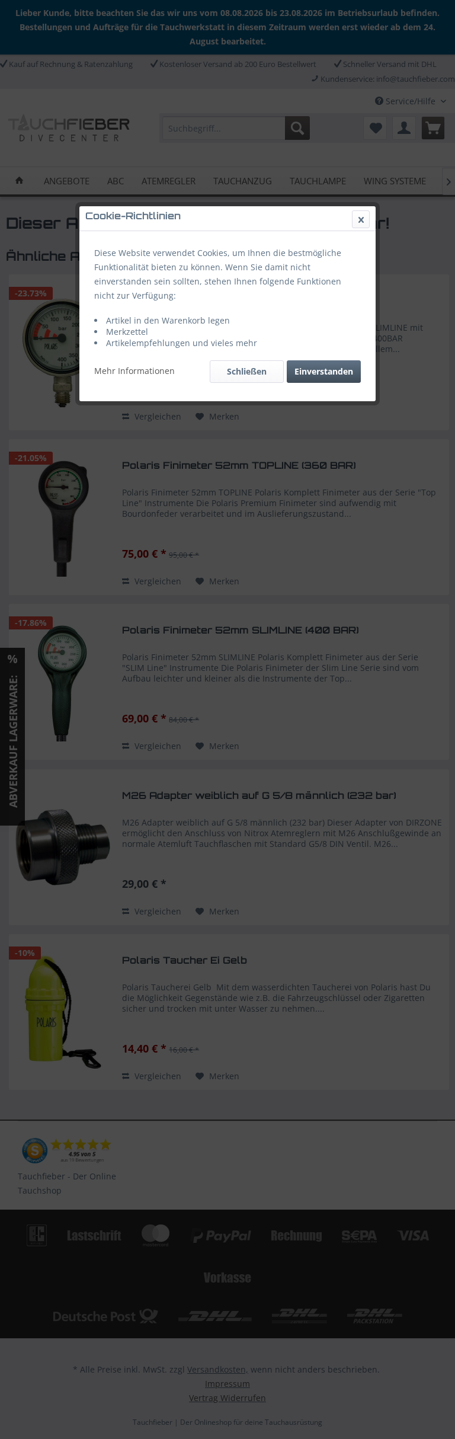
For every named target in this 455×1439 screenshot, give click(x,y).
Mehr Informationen (134, 370)
